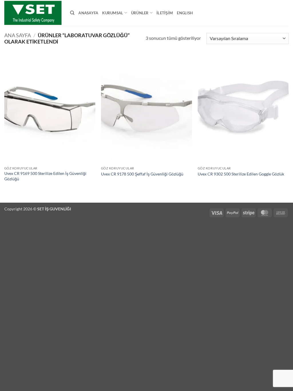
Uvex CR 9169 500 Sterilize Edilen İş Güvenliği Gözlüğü (45, 176)
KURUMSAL (112, 13)
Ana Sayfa (17, 35)
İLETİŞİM (165, 13)
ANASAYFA (88, 13)
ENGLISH (185, 13)
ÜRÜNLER (140, 13)
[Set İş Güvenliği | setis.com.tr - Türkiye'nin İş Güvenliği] (33, 13)
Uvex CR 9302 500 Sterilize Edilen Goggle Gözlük (241, 173)
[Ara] (72, 12)
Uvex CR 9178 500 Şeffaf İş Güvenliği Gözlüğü (142, 173)
